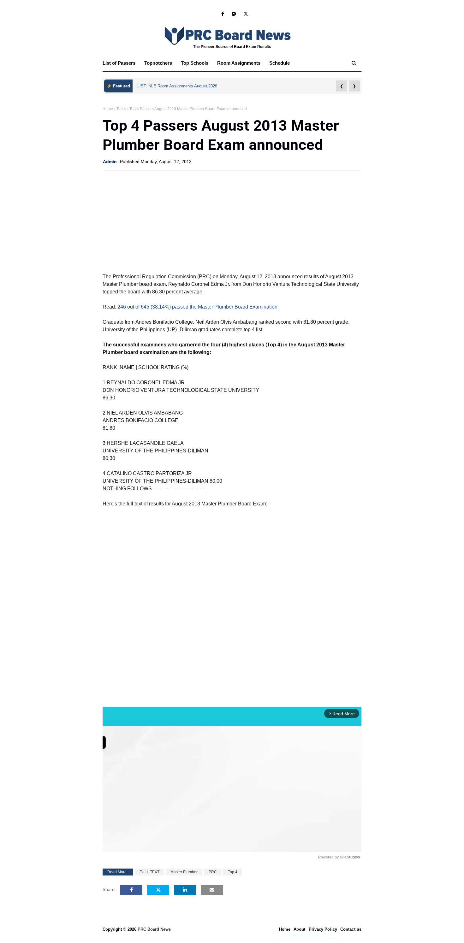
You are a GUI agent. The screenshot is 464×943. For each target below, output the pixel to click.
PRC (213, 872)
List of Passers (119, 63)
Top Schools (194, 63)
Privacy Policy (323, 929)
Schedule (279, 63)
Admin (110, 161)
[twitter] (244, 13)
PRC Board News (154, 929)
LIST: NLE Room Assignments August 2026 (177, 86)
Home (108, 109)
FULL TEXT (149, 872)
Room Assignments (238, 63)
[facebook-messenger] (233, 13)
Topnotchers (158, 63)
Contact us (350, 929)
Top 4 (121, 109)
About (300, 929)
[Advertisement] (232, 221)
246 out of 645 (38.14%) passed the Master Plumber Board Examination (197, 306)
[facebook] (222, 13)
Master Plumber (184, 872)
